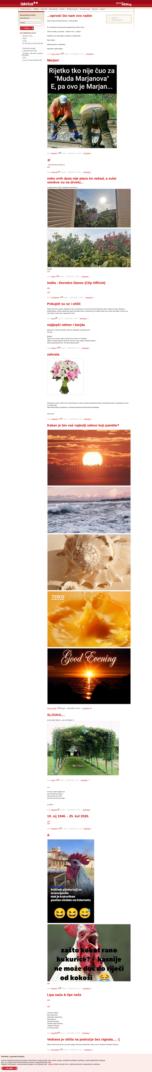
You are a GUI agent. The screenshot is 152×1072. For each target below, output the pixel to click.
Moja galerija (53, 9)
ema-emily (54, 172)
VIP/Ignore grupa (72, 9)
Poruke (62, 9)
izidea (53, 276)
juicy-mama (55, 1050)
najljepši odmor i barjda (66, 325)
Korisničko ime (24, 18)
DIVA (24, 57)
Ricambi (54, 153)
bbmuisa (54, 988)
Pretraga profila (85, 9)
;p (48, 159)
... (48, 786)
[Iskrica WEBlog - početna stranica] (123, 5)
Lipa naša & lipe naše (64, 995)
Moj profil (44, 9)
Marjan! (53, 60)
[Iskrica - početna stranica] (29, 5)
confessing (54, 419)
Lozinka (22, 22)
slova (53, 318)
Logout (102, 9)
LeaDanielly (55, 297)
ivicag (25, 41)
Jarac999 (54, 1033)
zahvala (53, 354)
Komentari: (89, 54)
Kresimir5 (54, 829)
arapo (53, 780)
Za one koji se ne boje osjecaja (33, 43)
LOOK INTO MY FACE (30, 51)
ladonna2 (54, 810)
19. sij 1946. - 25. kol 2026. (68, 816)
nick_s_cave (55, 54)
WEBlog (36, 9)
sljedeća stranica (117, 20)
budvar (53, 348)
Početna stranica (25, 9)
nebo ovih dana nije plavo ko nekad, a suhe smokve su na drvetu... (81, 180)
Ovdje (50, 1064)
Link (48, 167)
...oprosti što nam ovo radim (69, 16)
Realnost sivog (27, 36)
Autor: (49, 708)
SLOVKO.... (56, 715)
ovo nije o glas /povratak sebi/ (32, 60)
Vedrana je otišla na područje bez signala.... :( (83, 1039)
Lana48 (53, 708)
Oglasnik (95, 9)
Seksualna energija (29, 48)
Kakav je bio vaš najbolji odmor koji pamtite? (83, 425)
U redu (9, 1068)
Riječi (24, 38)
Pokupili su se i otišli (64, 304)
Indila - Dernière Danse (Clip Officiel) (76, 283)
